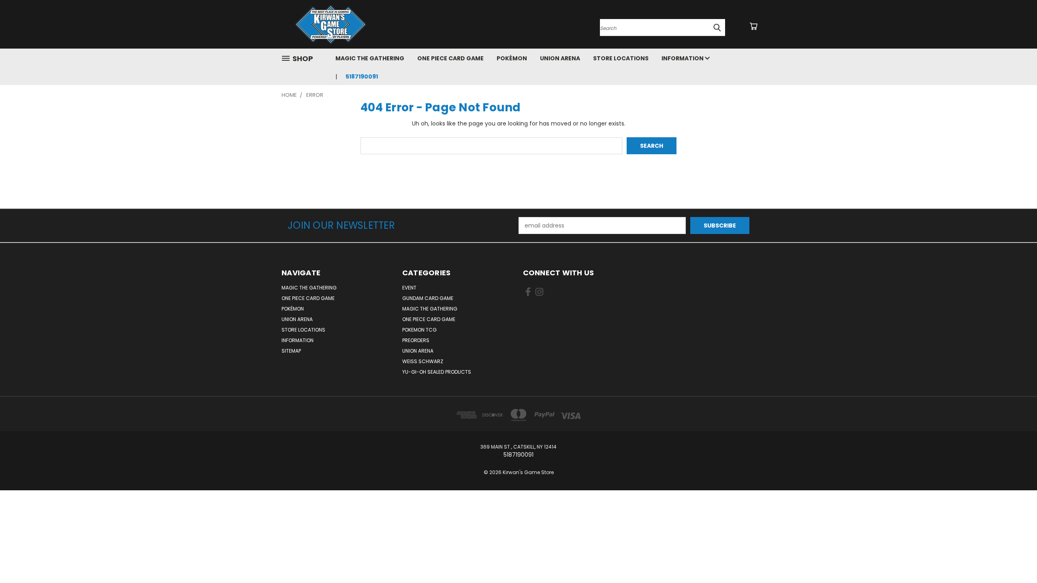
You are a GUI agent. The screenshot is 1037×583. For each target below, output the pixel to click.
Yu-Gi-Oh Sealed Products (436, 371)
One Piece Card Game (450, 58)
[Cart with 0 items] (753, 26)
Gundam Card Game (427, 298)
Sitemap (291, 350)
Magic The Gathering (369, 58)
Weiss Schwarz (422, 361)
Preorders (415, 340)
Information (683, 58)
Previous (1016, 558)
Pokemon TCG (419, 329)
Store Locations (621, 58)
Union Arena (560, 58)
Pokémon (512, 58)
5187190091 (362, 76)
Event (409, 287)
